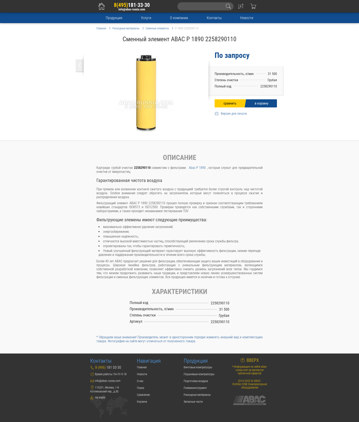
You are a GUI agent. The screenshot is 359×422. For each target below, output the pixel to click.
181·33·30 (132, 5)
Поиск (140, 388)
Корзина (142, 401)
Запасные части (193, 401)
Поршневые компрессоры (199, 374)
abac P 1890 (197, 168)
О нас (140, 381)
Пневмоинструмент (195, 388)
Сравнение (143, 394)
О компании (179, 18)
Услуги (146, 18)
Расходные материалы (197, 394)
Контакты (214, 18)
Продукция (114, 18)
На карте (99, 397)
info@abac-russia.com (131, 9)
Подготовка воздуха (196, 381)
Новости (246, 18)
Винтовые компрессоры (198, 367)
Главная (142, 367)
